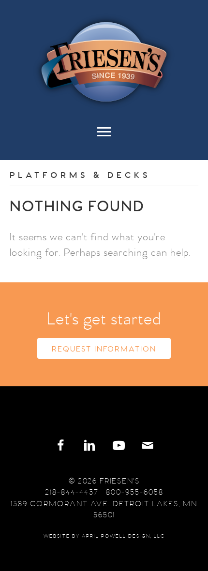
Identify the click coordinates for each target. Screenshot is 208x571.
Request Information (104, 349)
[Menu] (104, 137)
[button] (61, 445)
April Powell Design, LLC (123, 536)
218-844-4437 (72, 492)
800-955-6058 (134, 492)
